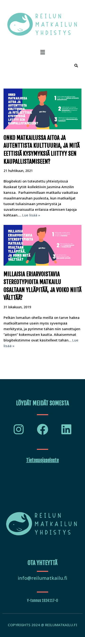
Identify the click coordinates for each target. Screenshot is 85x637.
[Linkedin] (66, 429)
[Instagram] (18, 429)
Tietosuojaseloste (42, 460)
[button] (42, 52)
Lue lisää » (31, 215)
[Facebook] (42, 429)
